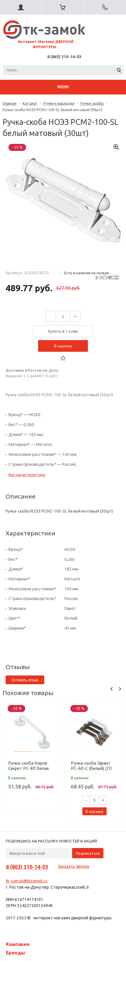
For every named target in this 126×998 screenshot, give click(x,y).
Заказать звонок (73, 866)
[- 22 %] (31, 731)
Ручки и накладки (58, 103)
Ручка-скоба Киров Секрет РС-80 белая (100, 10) (28, 765)
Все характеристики (26, 475)
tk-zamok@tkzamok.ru (26, 881)
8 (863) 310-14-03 (64, 56)
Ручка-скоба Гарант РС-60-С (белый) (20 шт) (91, 765)
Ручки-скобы (92, 103)
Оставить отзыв (24, 679)
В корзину (63, 346)
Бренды (15, 952)
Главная (9, 103)
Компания (18, 944)
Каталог (30, 103)
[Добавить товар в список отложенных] (63, 358)
